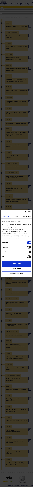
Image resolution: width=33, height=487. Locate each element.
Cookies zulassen (16, 263)
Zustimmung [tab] (6, 216)
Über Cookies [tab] (27, 216)
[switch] (29, 247)
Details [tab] (16, 216)
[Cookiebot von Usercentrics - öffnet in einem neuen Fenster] (24, 212)
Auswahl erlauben (16, 268)
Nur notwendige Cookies (16, 273)
